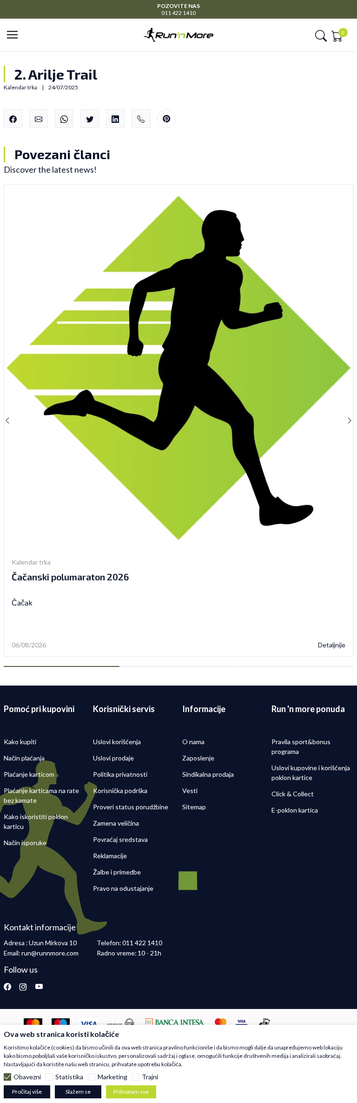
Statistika (69, 1077)
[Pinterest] (166, 119)
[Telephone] (141, 118)
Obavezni (27, 1077)
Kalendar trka (31, 562)
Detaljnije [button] (331, 645)
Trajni (150, 1077)
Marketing (112, 1077)
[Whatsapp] (64, 118)
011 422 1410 (178, 12)
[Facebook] (13, 118)
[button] (15, 35)
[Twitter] (89, 118)
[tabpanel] (178, 420)
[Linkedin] (115, 118)
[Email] (38, 118)
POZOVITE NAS (178, 5)
